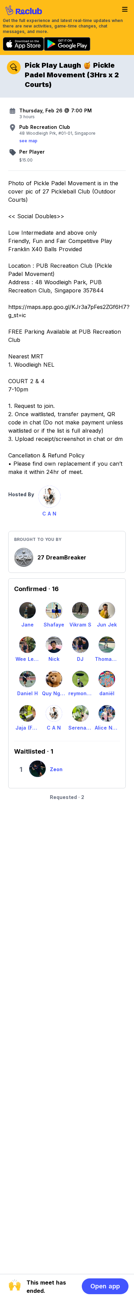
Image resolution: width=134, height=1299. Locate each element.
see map (28, 140)
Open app (105, 1286)
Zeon (56, 769)
